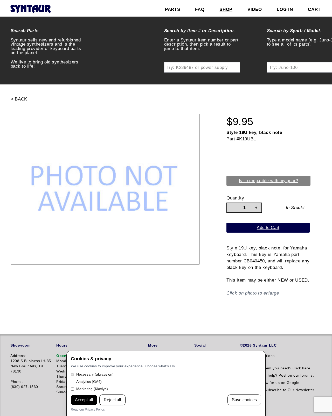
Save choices (244, 400)
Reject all (112, 400)
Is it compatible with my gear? (268, 180)
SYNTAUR (30, 9)
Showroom (20, 345)
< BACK (19, 99)
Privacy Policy (94, 409)
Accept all (84, 400)
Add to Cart (268, 227)
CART (314, 9)
